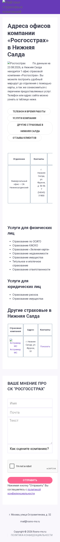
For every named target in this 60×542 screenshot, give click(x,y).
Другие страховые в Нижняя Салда (30, 128)
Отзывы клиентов (24, 138)
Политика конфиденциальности (31, 535)
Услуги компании (24, 118)
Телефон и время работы (29, 111)
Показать (45, 346)
